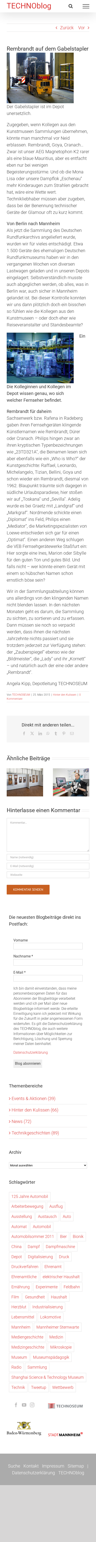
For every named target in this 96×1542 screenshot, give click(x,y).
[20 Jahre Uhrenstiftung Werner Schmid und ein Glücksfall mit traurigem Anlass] (25, 782)
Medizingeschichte (27, 1347)
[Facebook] (16, 1405)
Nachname (23, 956)
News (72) (21, 1121)
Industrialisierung (47, 1306)
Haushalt (59, 1297)
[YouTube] (24, 1405)
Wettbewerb (62, 1387)
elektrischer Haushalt (61, 1276)
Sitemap (76, 1466)
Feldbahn (72, 1286)
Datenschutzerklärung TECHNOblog (48, 1472)
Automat (19, 1226)
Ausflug (56, 1206)
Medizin (56, 1337)
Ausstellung (21, 1216)
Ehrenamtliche (24, 1276)
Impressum (53, 1466)
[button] (10, 782)
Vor (81, 27)
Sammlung (37, 1367)
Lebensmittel (22, 1317)
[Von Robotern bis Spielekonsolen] (71, 782)
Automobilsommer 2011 (32, 1236)
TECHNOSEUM (21, 694)
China (16, 1246)
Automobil (42, 1226)
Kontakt (31, 1466)
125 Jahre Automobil (29, 1196)
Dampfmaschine (60, 1246)
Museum (19, 1357)
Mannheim (20, 1327)
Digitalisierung (40, 1256)
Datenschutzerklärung (30, 1052)
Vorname (20, 940)
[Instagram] (32, 1405)
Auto (67, 1216)
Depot (16, 1256)
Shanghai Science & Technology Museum (47, 1377)
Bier (63, 1236)
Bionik (78, 1236)
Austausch (47, 1216)
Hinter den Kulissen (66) (35, 1110)
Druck (64, 1256)
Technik (18, 1387)
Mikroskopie (61, 1347)
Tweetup (38, 1387)
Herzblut (18, 1306)
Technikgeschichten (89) (35, 1133)
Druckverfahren (24, 1266)
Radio (16, 1367)
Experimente (47, 1286)
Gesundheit (35, 1297)
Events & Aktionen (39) (34, 1098)
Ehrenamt (53, 1266)
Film (15, 1297)
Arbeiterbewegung (27, 1206)
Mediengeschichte (27, 1337)
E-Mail (19, 972)
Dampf (34, 1246)
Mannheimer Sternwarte (57, 1327)
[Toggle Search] (71, 6)
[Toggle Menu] (86, 6)
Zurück (67, 27)
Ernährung (20, 1286)
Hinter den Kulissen (64, 694)
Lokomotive (50, 1317)
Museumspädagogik (51, 1357)
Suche (14, 1466)
